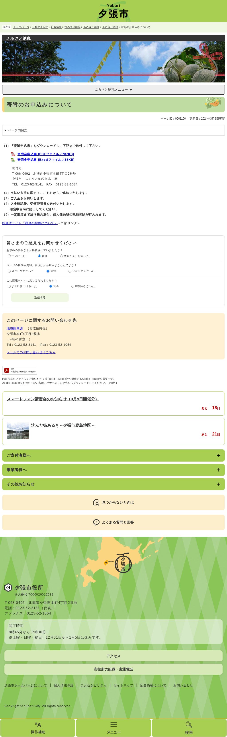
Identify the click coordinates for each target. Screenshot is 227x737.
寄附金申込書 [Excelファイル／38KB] (46, 159)
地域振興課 (15, 328)
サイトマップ (123, 685)
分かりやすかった (23, 271)
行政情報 (56, 27)
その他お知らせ (21, 484)
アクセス (113, 656)
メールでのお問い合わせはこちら (31, 352)
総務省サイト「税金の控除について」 (30, 223)
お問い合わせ (183, 685)
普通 (44, 256)
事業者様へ (17, 470)
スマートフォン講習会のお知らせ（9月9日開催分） (53, 399)
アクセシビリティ (93, 685)
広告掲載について (153, 685)
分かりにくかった (83, 271)
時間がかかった (85, 286)
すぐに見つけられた (24, 286)
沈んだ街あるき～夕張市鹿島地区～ (63, 425)
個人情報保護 (64, 685)
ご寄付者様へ (19, 455)
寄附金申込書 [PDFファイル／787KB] (46, 154)
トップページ (21, 27)
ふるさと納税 (91, 27)
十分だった (19, 256)
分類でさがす (40, 27)
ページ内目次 (17, 130)
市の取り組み (72, 27)
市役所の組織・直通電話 (113, 669)
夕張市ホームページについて (25, 685)
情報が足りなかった (76, 256)
